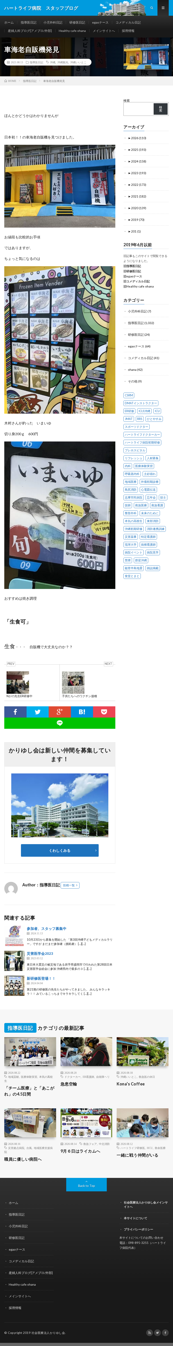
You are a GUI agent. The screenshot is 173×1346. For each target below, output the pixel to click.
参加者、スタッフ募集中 (46, 928)
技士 (163, 497)
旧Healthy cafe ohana (138, 286)
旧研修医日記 (132, 271)
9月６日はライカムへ (80, 1150)
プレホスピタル (135, 450)
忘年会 (151, 497)
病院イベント (133, 552)
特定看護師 (148, 536)
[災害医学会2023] (14, 961)
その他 (132, 381)
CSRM (129, 395)
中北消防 (104, 1143)
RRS (139, 419)
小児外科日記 (52, 22)
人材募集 (153, 458)
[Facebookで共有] (15, 712)
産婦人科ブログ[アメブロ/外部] (30, 31)
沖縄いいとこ (78, 62)
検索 (126, 100)
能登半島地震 (133, 568)
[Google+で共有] (60, 712)
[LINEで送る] (59, 723)
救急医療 (141, 505)
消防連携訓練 (155, 529)
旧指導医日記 (132, 266)
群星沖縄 (141, 560)
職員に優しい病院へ (23, 1159)
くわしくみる (61, 850)
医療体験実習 (144, 466)
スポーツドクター (136, 426)
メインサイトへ (104, 31)
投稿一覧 (69, 885)
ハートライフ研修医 (133, 1147)
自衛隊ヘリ (103, 1076)
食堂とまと (132, 576)
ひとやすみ (154, 419)
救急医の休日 (147, 1076)
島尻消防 (131, 489)
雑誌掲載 (153, 568)
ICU (157, 411)
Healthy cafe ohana (72, 31)
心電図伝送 (148, 489)
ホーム (9, 22)
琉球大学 (131, 544)
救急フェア (90, 1143)
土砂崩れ (150, 474)
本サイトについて (135, 1218)
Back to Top (86, 1186)
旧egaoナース (132, 276)
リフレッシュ (133, 458)
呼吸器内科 (132, 474)
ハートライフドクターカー (142, 434)
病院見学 (153, 552)
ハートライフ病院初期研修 (142, 442)
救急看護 (157, 505)
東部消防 (153, 521)
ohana (132, 369)
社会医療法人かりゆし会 (48, 1333)
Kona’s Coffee (131, 1083)
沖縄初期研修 (133, 529)
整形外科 (131, 513)
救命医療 (160, 1147)
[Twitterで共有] (38, 712)
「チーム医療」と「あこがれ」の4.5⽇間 (29, 1090)
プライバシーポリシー (138, 1229)
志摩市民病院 (133, 497)
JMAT (129, 419)
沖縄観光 (62, 62)
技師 (128, 505)
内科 (128, 466)
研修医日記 (77, 22)
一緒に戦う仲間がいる (137, 1155)
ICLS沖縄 (144, 411)
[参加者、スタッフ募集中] (14, 936)
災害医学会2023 (40, 953)
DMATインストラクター (141, 403)
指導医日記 (28, 22)
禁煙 (128, 560)
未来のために (150, 513)
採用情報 (128, 31)
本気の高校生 (133, 521)
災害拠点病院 (16, 1147)
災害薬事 (131, 536)
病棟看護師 (148, 544)
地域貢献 (13, 1076)
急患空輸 (69, 1083)
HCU (150, 1147)
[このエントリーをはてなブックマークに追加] (82, 712)
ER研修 (129, 411)
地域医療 (131, 481)
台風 (29, 1147)
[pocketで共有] (104, 712)
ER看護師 (88, 1076)
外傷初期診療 (150, 481)
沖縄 (52, 62)
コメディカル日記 (128, 22)
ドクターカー (72, 1076)
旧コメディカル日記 (136, 281)
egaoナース (100, 22)
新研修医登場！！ (41, 978)
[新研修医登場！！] (14, 986)
